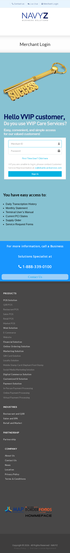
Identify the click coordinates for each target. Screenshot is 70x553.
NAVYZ (54, 545)
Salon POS (8, 314)
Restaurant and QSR (14, 413)
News (8, 465)
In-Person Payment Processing (18, 388)
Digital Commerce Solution (17, 374)
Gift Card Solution (12, 356)
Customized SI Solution (15, 379)
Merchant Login (50, 4)
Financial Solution (12, 342)
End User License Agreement (43, 548)
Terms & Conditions (15, 479)
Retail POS (8, 318)
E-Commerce (9, 332)
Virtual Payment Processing (16, 397)
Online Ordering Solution (16, 346)
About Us (10, 455)
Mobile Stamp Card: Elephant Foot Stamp (23, 365)
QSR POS (7, 304)
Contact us (19, 4)
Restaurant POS (11, 309)
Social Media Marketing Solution (18, 369)
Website (7, 337)
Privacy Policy (12, 474)
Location (9, 469)
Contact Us (11, 460)
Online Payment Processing (16, 393)
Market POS (9, 323)
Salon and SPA (10, 418)
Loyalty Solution (11, 360)
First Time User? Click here (35, 158)
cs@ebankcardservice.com (48, 167)
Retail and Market (12, 423)
